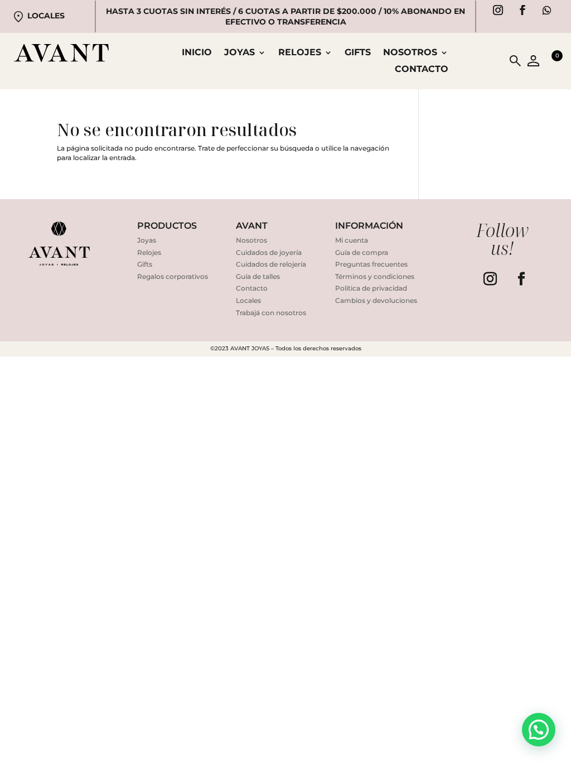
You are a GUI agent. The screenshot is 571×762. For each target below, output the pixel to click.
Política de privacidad (371, 288)
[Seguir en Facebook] (522, 10)
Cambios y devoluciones (376, 300)
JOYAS (239, 53)
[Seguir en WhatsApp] (547, 10)
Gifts (358, 53)
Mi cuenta (351, 240)
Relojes (149, 252)
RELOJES (299, 53)
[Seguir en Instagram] (498, 10)
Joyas (146, 240)
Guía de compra (361, 252)
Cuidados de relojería (271, 264)
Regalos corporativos (172, 276)
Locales (46, 16)
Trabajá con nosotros (271, 312)
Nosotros (410, 53)
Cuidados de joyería (269, 252)
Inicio (197, 53)
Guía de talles (258, 276)
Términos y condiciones (374, 276)
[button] (538, 729)
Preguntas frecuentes (371, 264)
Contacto (421, 69)
